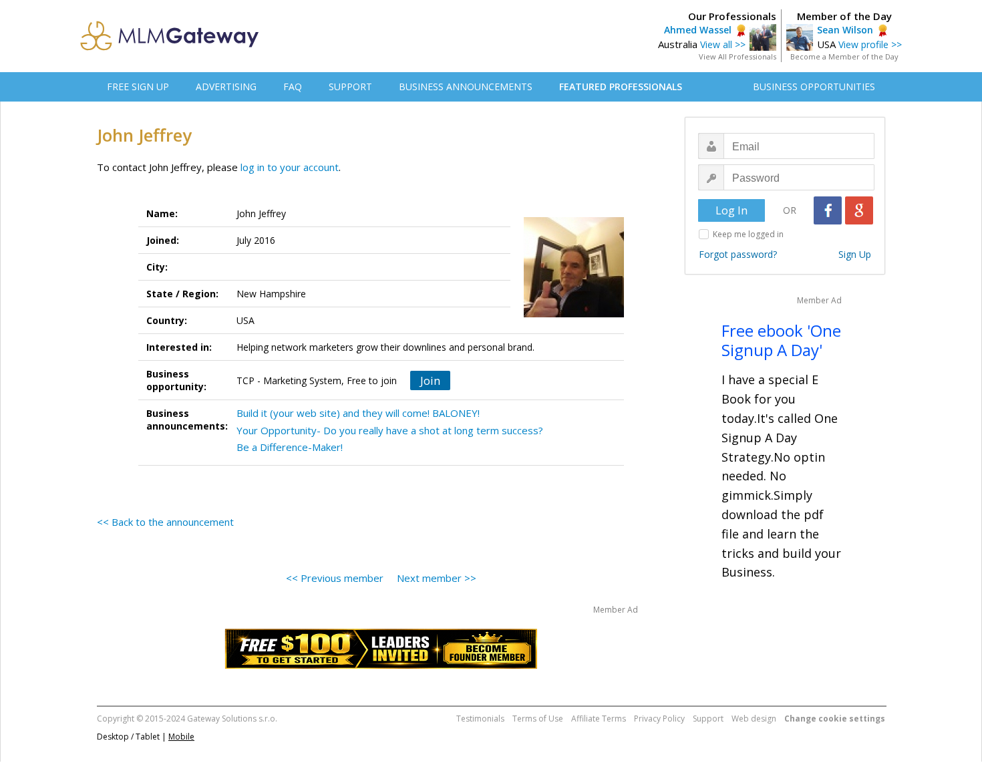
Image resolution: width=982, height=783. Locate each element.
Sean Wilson (845, 29)
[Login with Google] (859, 210)
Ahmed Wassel (697, 29)
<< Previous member (334, 578)
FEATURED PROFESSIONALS (620, 86)
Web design (753, 718)
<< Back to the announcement (165, 521)
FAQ (292, 86)
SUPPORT (350, 86)
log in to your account (289, 167)
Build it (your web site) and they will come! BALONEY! (358, 413)
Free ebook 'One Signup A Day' (781, 340)
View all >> (723, 44)
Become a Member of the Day (844, 56)
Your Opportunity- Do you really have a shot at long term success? (389, 430)
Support (708, 718)
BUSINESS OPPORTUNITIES (814, 86)
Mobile (181, 736)
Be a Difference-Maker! (289, 447)
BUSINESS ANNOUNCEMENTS (465, 86)
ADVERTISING (226, 86)
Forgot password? (738, 254)
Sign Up (854, 254)
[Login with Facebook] (828, 210)
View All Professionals (737, 56)
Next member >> (436, 578)
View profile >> (870, 44)
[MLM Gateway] (169, 46)
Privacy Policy (659, 718)
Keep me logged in (748, 234)
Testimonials (480, 718)
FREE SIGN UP (138, 86)
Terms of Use (537, 718)
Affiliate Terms (598, 718)
